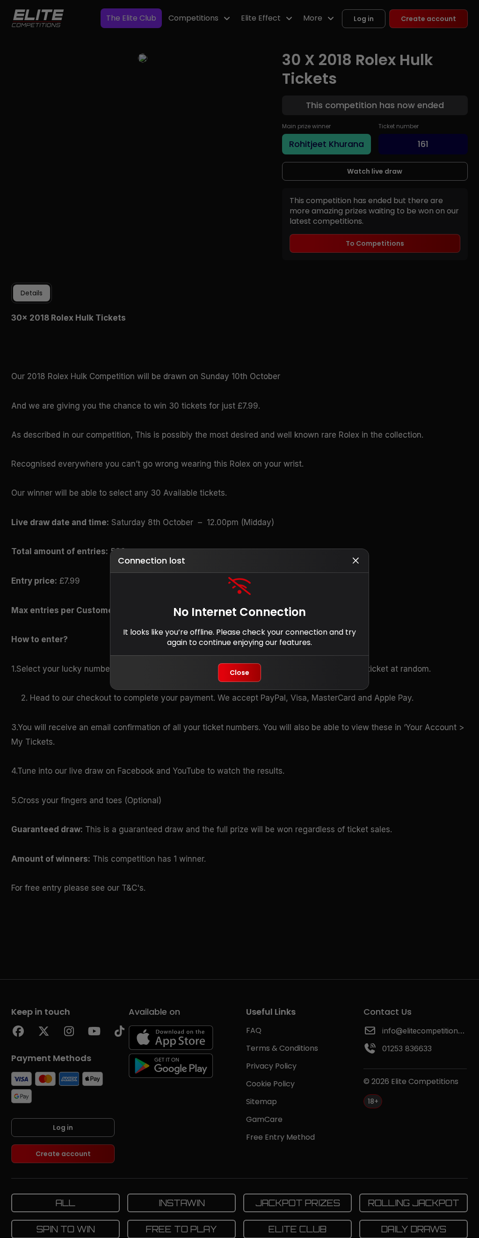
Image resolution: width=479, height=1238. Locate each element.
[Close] (355, 560)
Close (239, 672)
